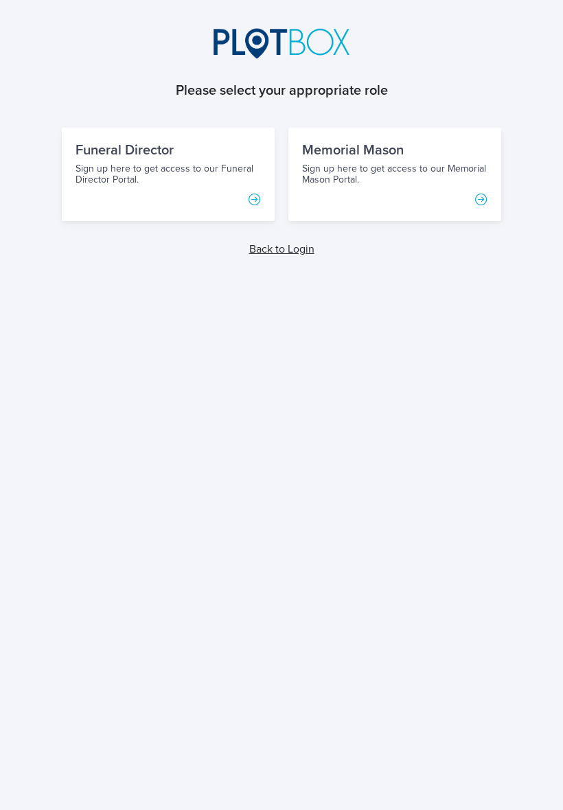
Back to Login (281, 249)
